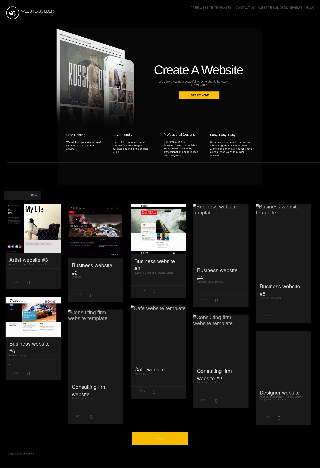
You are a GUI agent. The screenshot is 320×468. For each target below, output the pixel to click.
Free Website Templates (211, 7)
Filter (34, 195)
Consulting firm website (89, 390)
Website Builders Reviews (281, 7)
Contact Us (245, 7)
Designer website (280, 392)
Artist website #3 (28, 259)
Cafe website (149, 369)
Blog (310, 7)
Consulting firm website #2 (214, 374)
